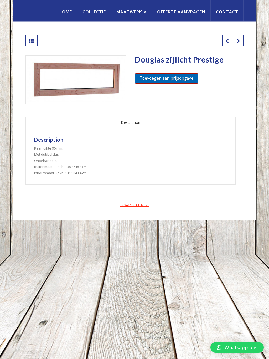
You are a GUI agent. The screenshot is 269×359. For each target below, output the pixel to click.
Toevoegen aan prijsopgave (166, 78)
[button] (237, 347)
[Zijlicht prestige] (75, 79)
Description (130, 122)
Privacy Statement (134, 205)
